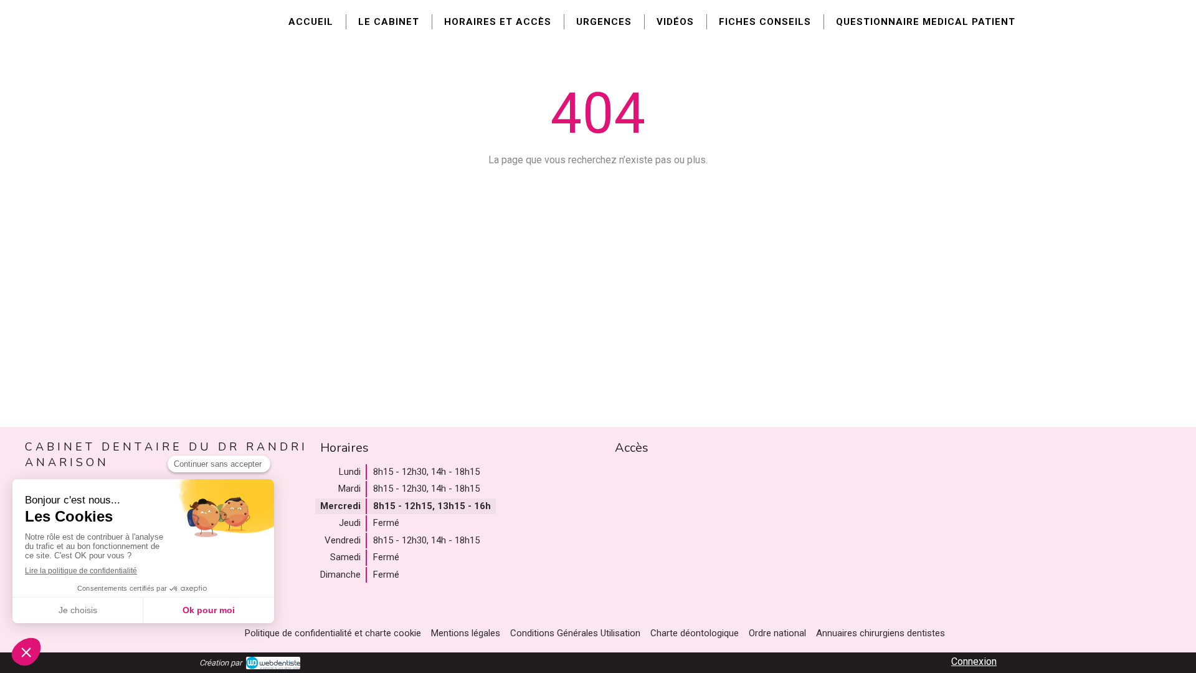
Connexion (974, 661)
